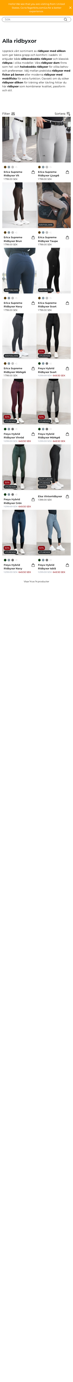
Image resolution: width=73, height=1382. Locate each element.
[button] (36, 8)
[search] (38, 19)
